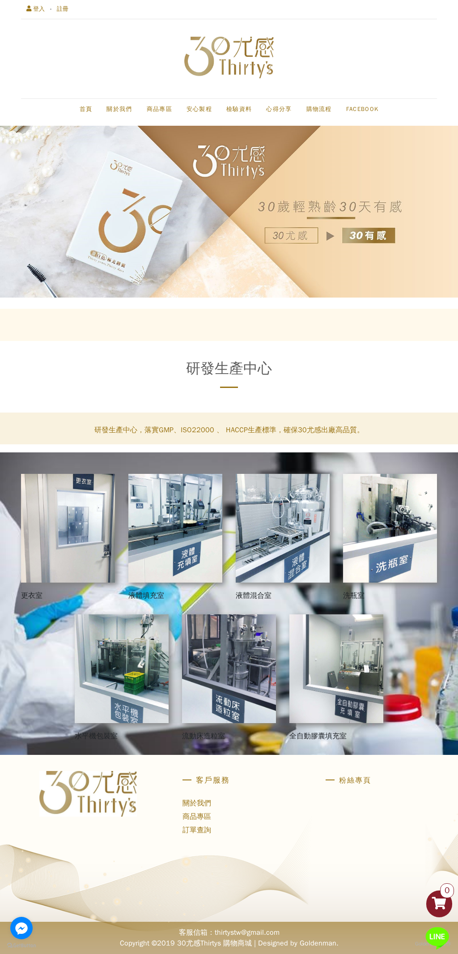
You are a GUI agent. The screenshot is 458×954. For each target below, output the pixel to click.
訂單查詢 (196, 830)
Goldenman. (319, 943)
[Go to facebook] (21, 928)
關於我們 (196, 803)
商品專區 (196, 816)
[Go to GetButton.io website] (21, 945)
